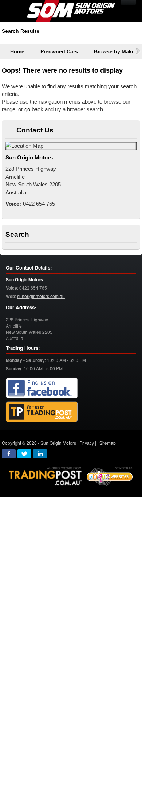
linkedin (40, 453)
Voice (11, 288)
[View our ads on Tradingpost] (41, 412)
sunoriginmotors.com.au (41, 296)
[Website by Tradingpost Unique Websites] (71, 476)
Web (10, 296)
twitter (24, 453)
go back (33, 109)
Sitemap (107, 443)
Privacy (86, 443)
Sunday (13, 369)
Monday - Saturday (25, 360)
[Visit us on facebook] (41, 388)
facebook (9, 453)
